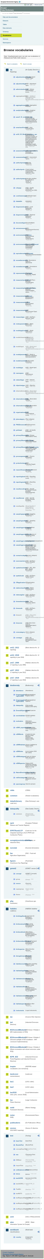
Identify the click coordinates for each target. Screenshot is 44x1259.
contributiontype (20, 196)
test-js (18, 1174)
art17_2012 (14, 670)
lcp (11, 1100)
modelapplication (20, 330)
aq (11, 70)
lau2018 (13, 1092)
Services (5, 39)
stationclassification (20, 588)
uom (12, 1217)
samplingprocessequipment (20, 541)
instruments (20, 1010)
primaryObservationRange (20, 440)
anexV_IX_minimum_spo (20, 117)
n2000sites (19, 751)
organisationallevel (20, 412)
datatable (19, 201)
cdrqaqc (18, 188)
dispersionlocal (20, 207)
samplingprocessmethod (20, 545)
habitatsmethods (20, 986)
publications (15, 1123)
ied (11, 1022)
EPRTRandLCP (16, 831)
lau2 (12, 1087)
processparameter (20, 456)
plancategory (20, 419)
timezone (19, 623)
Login (27, 4)
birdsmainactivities (20, 924)
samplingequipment (20, 514)
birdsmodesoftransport (20, 941)
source (18, 883)
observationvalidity (20, 399)
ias (11, 1017)
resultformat (20, 498)
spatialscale (20, 576)
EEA (11, 2)
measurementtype (20, 310)
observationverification (20, 405)
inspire (13, 1066)
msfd (12, 1108)
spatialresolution (20, 568)
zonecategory (20, 632)
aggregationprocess (20, 105)
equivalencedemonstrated (20, 253)
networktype (20, 380)
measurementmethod (20, 302)
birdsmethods (20, 932)
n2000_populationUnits (20, 727)
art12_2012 (14, 648)
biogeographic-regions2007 (20, 695)
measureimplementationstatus (20, 288)
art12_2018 (14, 655)
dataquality (19, 705)
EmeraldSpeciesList (20, 710)
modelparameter (20, 354)
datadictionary (16, 801)
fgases (13, 861)
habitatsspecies (20, 1004)
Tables (5, 24)
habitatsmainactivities (20, 978)
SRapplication (20, 582)
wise (12, 1222)
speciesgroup (20, 784)
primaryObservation (20, 435)
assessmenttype (20, 157)
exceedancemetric (20, 260)
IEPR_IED (14, 1057)
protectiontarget (20, 463)
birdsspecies (20, 949)
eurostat (13, 848)
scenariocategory (20, 555)
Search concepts (27, 64)
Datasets (5, 21)
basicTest (19, 1141)
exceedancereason (20, 266)
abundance (19, 690)
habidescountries (20, 964)
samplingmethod (20, 521)
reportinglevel (20, 476)
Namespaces (7, 42)
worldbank (14, 1230)
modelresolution (20, 361)
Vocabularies (7, 35)
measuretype (20, 317)
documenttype (20, 223)
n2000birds (19, 734)
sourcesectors (20, 561)
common (13, 796)
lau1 (12, 1082)
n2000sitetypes (20, 756)
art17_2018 (14, 678)
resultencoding (20, 489)
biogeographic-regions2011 (20, 700)
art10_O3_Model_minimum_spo (20, 134)
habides (13, 909)
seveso (13, 1128)
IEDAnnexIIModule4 (17, 1047)
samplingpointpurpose (20, 534)
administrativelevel (20, 89)
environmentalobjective (20, 235)
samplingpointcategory (20, 527)
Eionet (11, 13)
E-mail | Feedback (8, 1252)
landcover (14, 1074)
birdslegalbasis (20, 916)
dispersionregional (20, 215)
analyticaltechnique (20, 110)
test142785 (19, 1178)
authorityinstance (20, 163)
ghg (11, 901)
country (18, 1237)
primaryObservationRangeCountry (20, 447)
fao (11, 853)
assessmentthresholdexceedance (20, 151)
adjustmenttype (20, 84)
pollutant (19, 430)
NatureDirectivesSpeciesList (20, 772)
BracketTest (20, 1145)
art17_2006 (14, 663)
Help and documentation (10, 17)
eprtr (12, 823)
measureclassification (20, 280)
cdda (12, 790)
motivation (19, 721)
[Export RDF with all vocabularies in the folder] (38, 72)
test (11, 1136)
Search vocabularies (12, 64)
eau (17, 1154)
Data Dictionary (18, 13)
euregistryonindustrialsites (17, 840)
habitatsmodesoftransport (20, 996)
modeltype (19, 367)
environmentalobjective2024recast (20, 244)
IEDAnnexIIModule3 (17, 1037)
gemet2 (13, 868)
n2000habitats (20, 745)
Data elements (7, 28)
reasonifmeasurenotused (20, 470)
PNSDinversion (20, 425)
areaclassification (20, 127)
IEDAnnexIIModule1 (17, 1030)
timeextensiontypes (20, 601)
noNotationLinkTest (20, 1170)
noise (12, 1115)
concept (18, 873)
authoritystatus (20, 178)
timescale (19, 608)
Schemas (6, 31)
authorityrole (20, 169)
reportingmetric (20, 482)
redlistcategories (20, 777)
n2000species (20, 763)
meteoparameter (20, 324)
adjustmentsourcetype (20, 77)
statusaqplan (20, 595)
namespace (19, 373)
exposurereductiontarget (20, 273)
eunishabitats (20, 715)
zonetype (19, 637)
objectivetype (20, 385)
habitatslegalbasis (20, 970)
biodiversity (15, 685)
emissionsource (20, 228)
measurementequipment (20, 296)
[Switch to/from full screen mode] (31, 5)
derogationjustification (20, 956)
